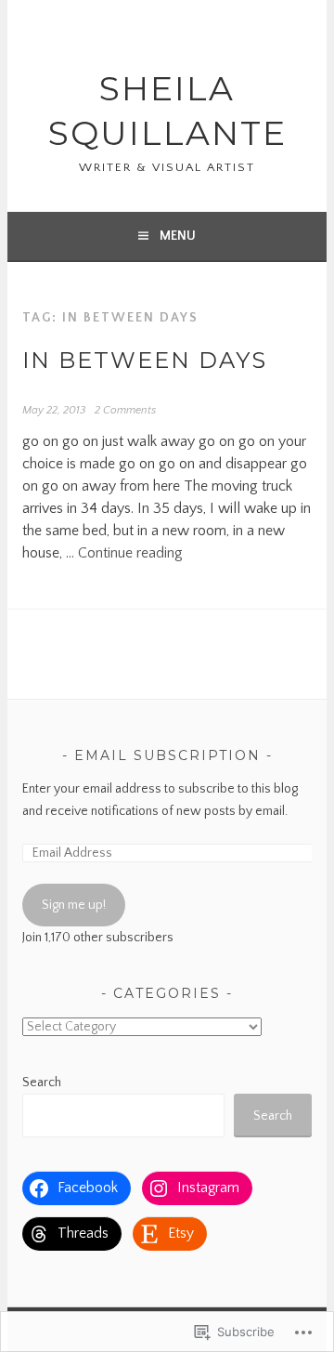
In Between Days (144, 360)
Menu (178, 236)
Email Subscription (167, 755)
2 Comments (125, 410)
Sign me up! (74, 905)
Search (41, 1082)
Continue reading (130, 553)
